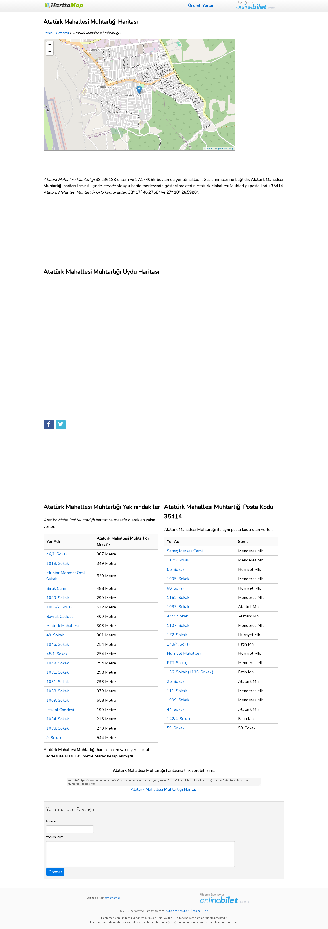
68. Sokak (175, 588)
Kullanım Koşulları (177, 911)
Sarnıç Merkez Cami (185, 551)
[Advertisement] (260, 105)
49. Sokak (55, 635)
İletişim (195, 911)
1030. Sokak (57, 597)
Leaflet (208, 148)
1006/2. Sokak (59, 607)
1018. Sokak (57, 563)
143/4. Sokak (178, 644)
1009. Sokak (57, 700)
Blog (205, 911)
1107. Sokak (178, 625)
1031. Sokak (57, 672)
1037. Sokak (178, 606)
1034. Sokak (57, 719)
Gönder (55, 872)
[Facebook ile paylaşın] (49, 424)
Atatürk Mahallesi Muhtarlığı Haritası (164, 789)
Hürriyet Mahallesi (184, 653)
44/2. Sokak (177, 616)
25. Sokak (175, 681)
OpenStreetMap (224, 148)
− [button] (49, 51)
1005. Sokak (178, 578)
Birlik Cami (56, 588)
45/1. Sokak (56, 653)
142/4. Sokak (178, 718)
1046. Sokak (57, 644)
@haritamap (113, 898)
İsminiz (51, 821)
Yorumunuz (54, 837)
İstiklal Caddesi (60, 709)
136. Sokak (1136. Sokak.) (190, 672)
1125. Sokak (178, 560)
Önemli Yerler (201, 5)
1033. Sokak (57, 691)
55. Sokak (175, 569)
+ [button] (49, 45)
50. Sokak (175, 728)
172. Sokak (177, 634)
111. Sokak (177, 690)
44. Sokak (175, 709)
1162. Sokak (178, 597)
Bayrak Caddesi (60, 616)
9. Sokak (53, 737)
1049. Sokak (57, 663)
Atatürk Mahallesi (62, 625)
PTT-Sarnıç (177, 662)
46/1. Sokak (56, 554)
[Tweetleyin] (61, 424)
